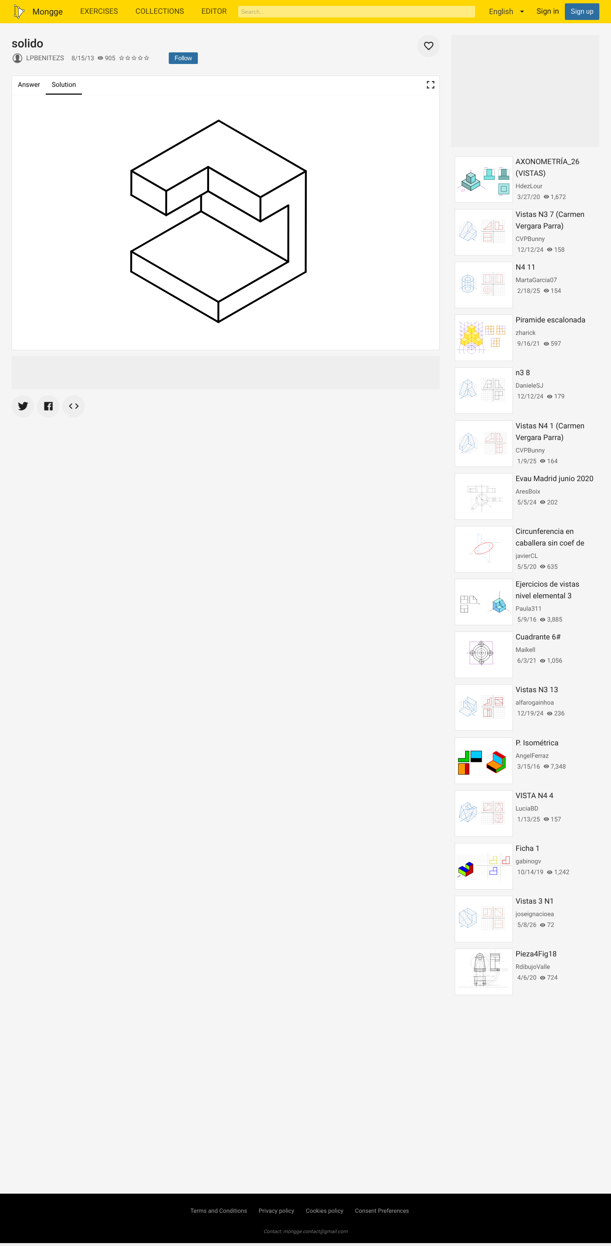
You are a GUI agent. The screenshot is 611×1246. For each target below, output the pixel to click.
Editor (214, 11)
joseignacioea (535, 914)
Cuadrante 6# (538, 637)
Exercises (99, 11)
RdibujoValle (533, 967)
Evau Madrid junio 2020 (555, 478)
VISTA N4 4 (535, 795)
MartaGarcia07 (536, 280)
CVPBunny (530, 239)
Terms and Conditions (218, 1211)
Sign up (582, 11)
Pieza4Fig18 (536, 954)
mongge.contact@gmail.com (315, 1231)
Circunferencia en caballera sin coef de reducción (550, 543)
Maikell (526, 650)
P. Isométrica (537, 743)
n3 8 (523, 373)
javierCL (527, 556)
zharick (526, 333)
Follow (183, 57)
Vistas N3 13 (537, 690)
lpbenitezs (45, 58)
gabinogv (528, 861)
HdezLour (529, 186)
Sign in (548, 11)
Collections (160, 11)
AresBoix (528, 491)
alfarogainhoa (535, 702)
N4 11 (526, 267)
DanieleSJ (530, 385)
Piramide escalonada (551, 320)
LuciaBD (527, 808)
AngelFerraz (532, 755)
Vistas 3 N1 (535, 901)
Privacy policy (276, 1211)
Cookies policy (324, 1211)
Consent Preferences (382, 1211)
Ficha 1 (528, 848)
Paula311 (529, 608)
